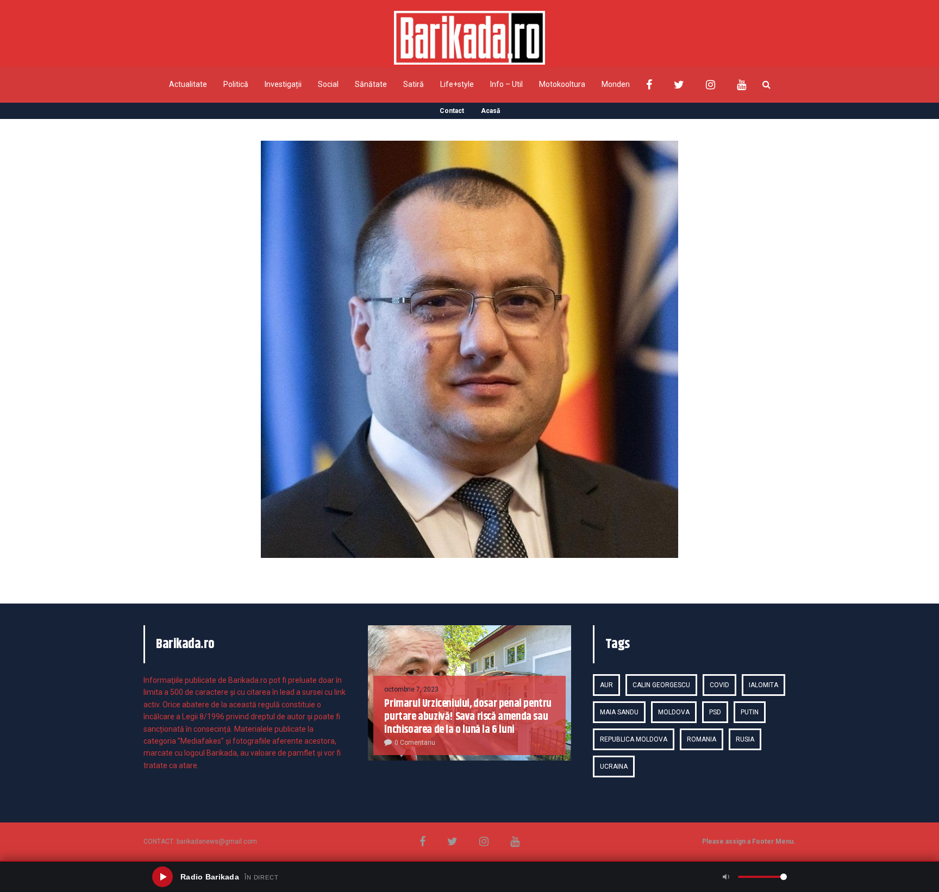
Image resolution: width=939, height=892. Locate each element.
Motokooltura (562, 84)
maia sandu (619, 712)
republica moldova (633, 739)
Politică (235, 84)
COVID (719, 685)
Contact (452, 111)
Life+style (457, 84)
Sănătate (371, 84)
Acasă (490, 111)
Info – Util (506, 84)
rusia (745, 739)
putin (750, 712)
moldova (674, 712)
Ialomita (763, 685)
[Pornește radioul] (162, 876)
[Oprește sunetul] (726, 876)
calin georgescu (661, 685)
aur (606, 685)
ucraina (614, 766)
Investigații (283, 84)
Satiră (413, 84)
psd (715, 712)
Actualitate (188, 84)
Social (328, 84)
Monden (616, 84)
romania (701, 739)
